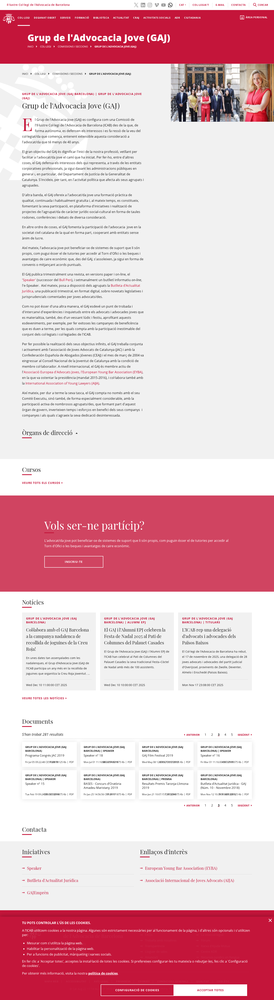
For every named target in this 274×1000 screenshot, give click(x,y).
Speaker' (29, 280)
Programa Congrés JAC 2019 (44, 755)
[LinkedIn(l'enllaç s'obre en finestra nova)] (143, 4)
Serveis (65, 17)
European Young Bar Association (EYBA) (181, 868)
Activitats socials (157, 17)
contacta (238, 5)
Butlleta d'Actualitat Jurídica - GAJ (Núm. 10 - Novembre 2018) (223, 786)
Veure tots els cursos (41, 483)
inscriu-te (74, 562)
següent (244, 735)
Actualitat (121, 17)
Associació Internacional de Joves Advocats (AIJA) (189, 880)
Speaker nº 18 (93, 755)
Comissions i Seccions (73, 46)
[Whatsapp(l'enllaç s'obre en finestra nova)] (170, 4)
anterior (193, 735)
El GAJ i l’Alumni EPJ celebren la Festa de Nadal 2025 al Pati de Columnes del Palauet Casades (134, 636)
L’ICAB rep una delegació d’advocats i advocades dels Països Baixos (209, 636)
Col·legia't (201, 5)
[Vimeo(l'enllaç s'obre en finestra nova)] (156, 4)
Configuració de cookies (137, 990)
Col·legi (24, 17)
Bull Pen (65, 280)
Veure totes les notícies (43, 698)
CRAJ (136, 17)
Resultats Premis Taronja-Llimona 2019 (165, 786)
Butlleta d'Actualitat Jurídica (52, 880)
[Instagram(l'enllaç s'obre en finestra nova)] (150, 4)
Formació (82, 17)
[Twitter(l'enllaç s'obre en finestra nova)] (136, 4)
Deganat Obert (45, 17)
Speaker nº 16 (210, 755)
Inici (30, 46)
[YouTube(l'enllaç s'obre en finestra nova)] (163, 4)
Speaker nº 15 (35, 784)
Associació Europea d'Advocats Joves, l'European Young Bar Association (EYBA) (83, 372)
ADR (177, 17)
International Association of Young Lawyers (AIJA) (62, 383)
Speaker (34, 868)
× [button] (270, 920)
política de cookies (103, 973)
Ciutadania (192, 17)
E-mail (220, 5)
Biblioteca (101, 17)
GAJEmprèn (38, 892)
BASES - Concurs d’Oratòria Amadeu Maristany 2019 (102, 786)
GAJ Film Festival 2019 (157, 755)
